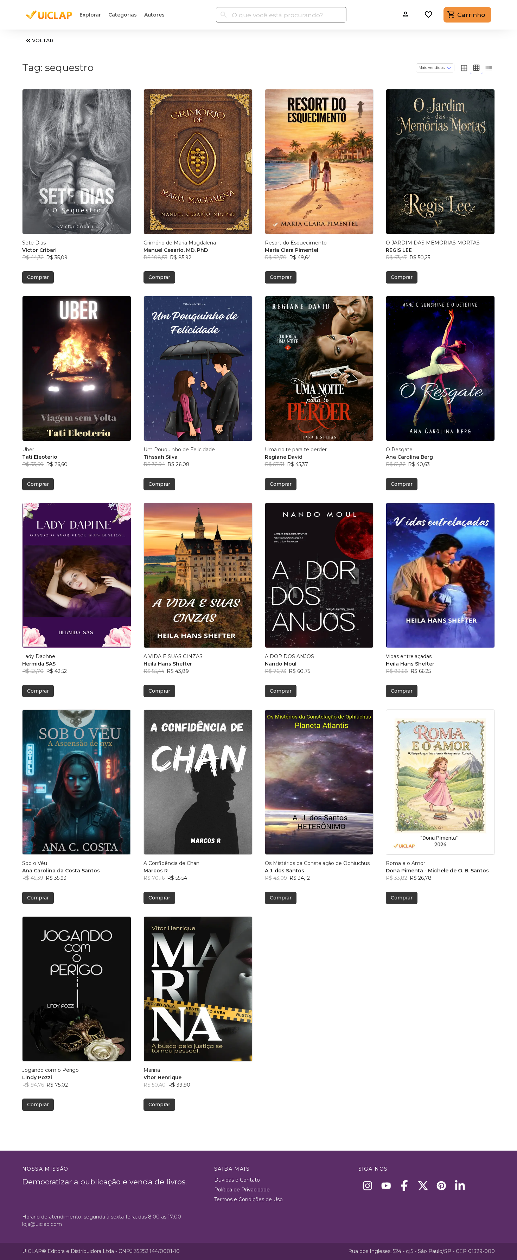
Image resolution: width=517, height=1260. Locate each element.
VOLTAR (42, 40)
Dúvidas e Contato (237, 1180)
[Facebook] (404, 1185)
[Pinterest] (441, 1185)
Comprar (38, 277)
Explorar (90, 15)
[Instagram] (367, 1185)
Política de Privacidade (242, 1189)
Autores (154, 15)
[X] (423, 1185)
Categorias (122, 15)
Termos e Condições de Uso (248, 1199)
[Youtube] (386, 1185)
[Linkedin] (460, 1185)
